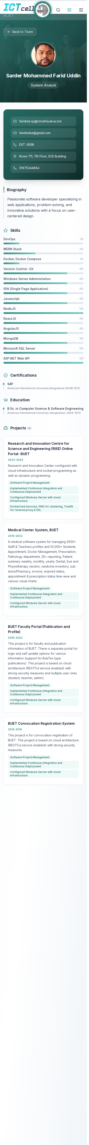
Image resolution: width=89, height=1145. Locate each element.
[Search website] (58, 10)
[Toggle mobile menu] (81, 10)
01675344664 (29, 168)
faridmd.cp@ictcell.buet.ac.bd (40, 121)
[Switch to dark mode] (69, 10)
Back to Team (22, 32)
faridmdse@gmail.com (35, 133)
